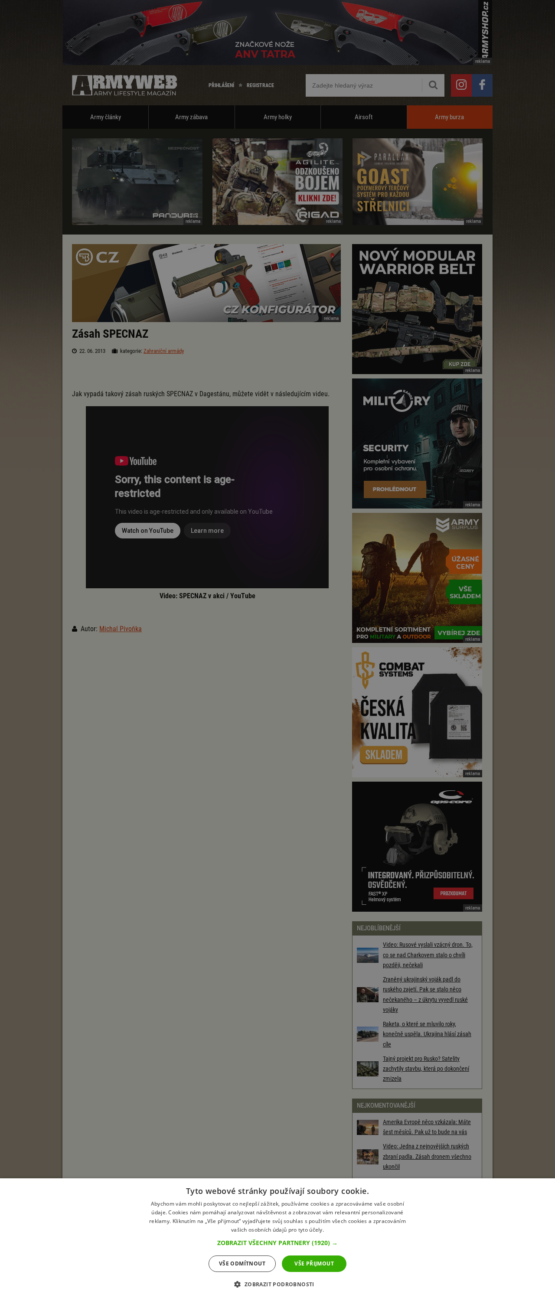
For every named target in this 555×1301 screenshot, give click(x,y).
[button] (277, 1243)
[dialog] (277, 1239)
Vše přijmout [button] (314, 1263)
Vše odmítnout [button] (242, 1263)
